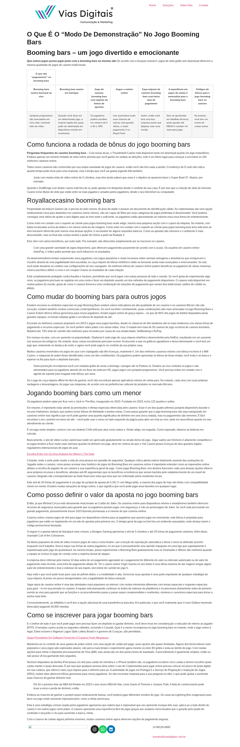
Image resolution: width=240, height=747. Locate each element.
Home (152, 5)
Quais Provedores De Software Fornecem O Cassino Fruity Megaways (68, 637)
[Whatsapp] (103, 729)
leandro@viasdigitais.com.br (169, 736)
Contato (203, 5)
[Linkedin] (111, 729)
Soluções (168, 5)
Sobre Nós (186, 5)
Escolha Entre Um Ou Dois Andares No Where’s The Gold (60, 454)
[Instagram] (95, 729)
